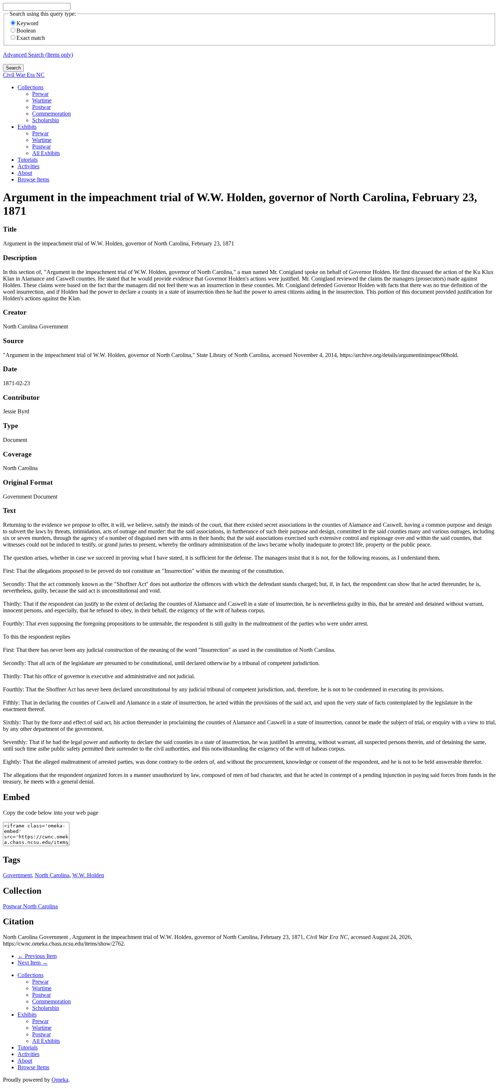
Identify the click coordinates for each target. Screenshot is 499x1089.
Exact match (30, 38)
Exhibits (27, 127)
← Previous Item (37, 956)
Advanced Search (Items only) (38, 55)
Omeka (60, 1080)
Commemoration (51, 113)
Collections (30, 87)
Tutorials (28, 160)
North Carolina (52, 875)
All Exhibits (46, 153)
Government (17, 875)
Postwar (41, 107)
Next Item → (33, 963)
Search (13, 68)
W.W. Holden (88, 875)
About (25, 173)
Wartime (42, 100)
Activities (28, 166)
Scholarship (45, 120)
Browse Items (33, 179)
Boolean (26, 30)
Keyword (27, 23)
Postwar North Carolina (30, 906)
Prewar (40, 94)
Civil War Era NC (24, 75)
